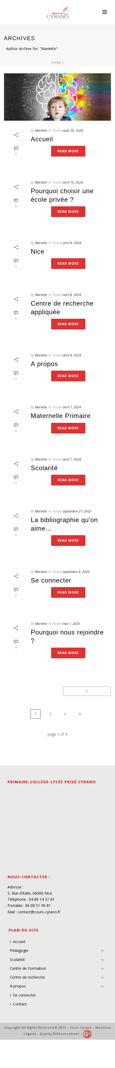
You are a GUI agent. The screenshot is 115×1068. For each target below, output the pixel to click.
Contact (20, 1003)
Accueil (42, 139)
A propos (44, 363)
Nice (37, 251)
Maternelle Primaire (61, 415)
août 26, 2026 (73, 130)
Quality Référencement (59, 1034)
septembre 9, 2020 (76, 571)
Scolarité (44, 468)
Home (56, 62)
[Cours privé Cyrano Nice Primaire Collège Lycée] (57, 12)
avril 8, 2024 (72, 243)
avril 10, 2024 (73, 182)
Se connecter (51, 580)
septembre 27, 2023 (77, 511)
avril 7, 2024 (72, 407)
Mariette (41, 130)
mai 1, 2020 (71, 623)
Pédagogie (19, 950)
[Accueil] (57, 97)
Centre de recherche (27, 977)
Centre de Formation (28, 968)
